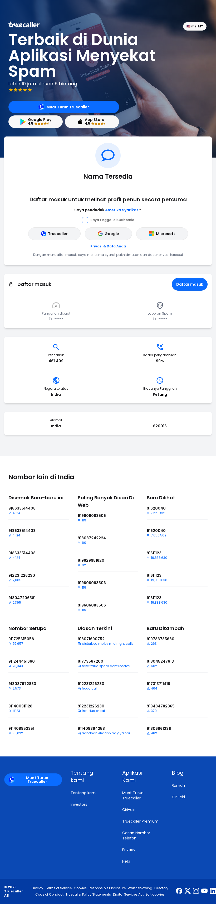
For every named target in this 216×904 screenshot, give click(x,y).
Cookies (80, 888)
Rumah (178, 785)
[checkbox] (90, 776)
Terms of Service (58, 888)
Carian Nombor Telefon (136, 835)
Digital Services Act (128, 894)
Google (112, 233)
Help (126, 861)
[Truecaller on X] (187, 891)
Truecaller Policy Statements (88, 894)
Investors (79, 804)
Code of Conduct (49, 894)
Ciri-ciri (128, 809)
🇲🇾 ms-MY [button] (194, 26)
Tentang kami (83, 792)
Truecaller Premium (140, 821)
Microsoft (165, 233)
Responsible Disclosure (107, 888)
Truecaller (58, 233)
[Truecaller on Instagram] (196, 891)
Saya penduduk (106, 210)
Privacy (128, 849)
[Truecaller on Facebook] (179, 891)
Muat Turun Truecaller (67, 107)
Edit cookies (155, 894)
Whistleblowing (140, 888)
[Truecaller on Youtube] (204, 891)
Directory (161, 888)
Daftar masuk (189, 284)
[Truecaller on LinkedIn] (213, 891)
